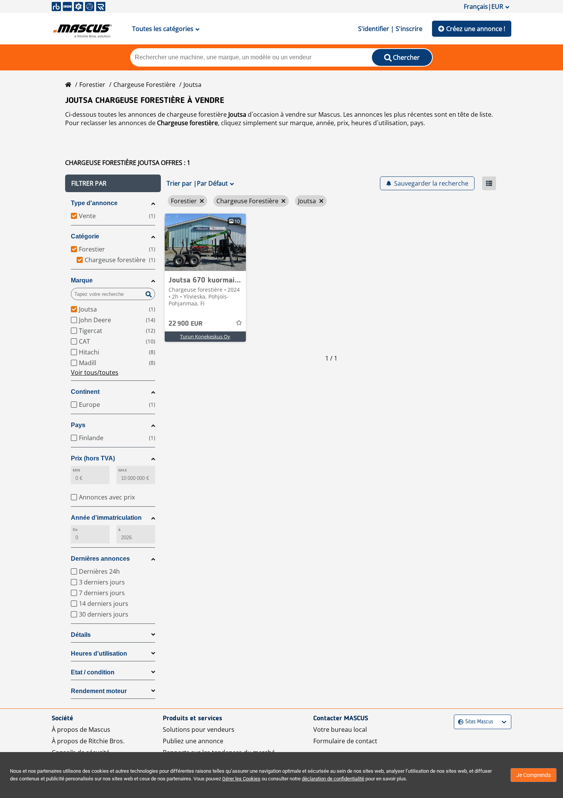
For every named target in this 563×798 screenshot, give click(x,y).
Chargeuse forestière (144, 84)
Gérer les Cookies (241, 779)
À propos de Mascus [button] (81, 729)
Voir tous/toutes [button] (94, 372)
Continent (85, 391)
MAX (122, 470)
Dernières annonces (100, 558)
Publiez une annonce (193, 741)
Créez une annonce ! (475, 28)
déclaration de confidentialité (333, 779)
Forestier (92, 84)
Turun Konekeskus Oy (205, 336)
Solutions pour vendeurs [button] (198, 729)
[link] (205, 242)
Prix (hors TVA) (93, 458)
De (75, 529)
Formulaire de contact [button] (345, 741)
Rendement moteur (99, 691)
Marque (82, 280)
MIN (76, 470)
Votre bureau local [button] (340, 729)
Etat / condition (93, 672)
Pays (78, 425)
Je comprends (533, 775)
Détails (81, 635)
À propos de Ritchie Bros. (88, 741)
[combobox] (459, 722)
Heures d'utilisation (99, 653)
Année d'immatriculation (106, 517)
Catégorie (85, 236)
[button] (113, 183)
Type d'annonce (94, 203)
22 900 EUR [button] (186, 323)
